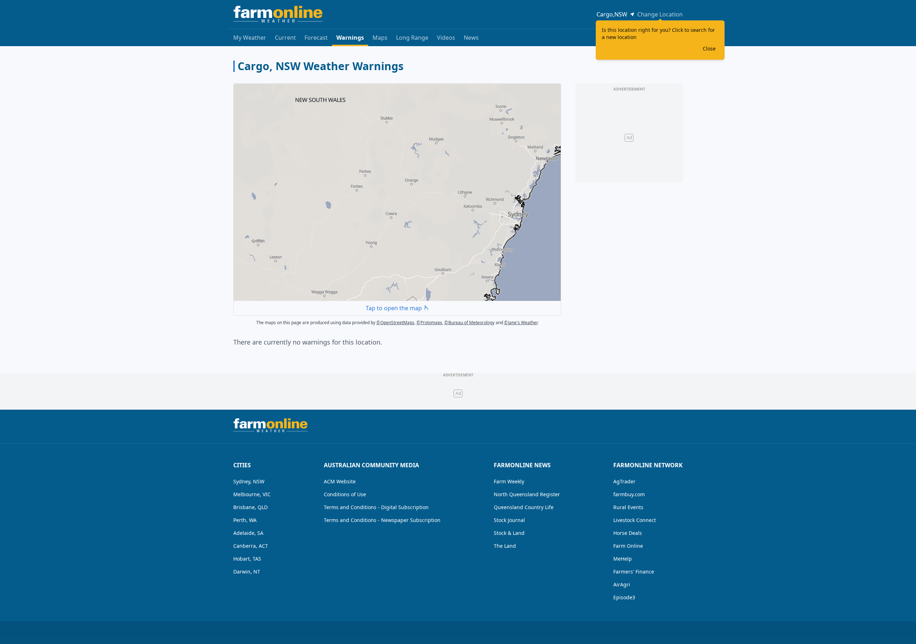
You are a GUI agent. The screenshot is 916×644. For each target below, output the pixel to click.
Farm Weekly (509, 481)
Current (285, 38)
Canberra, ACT (250, 545)
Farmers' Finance (633, 571)
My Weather (249, 38)
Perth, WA (245, 520)
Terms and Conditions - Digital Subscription (376, 507)
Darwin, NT (246, 571)
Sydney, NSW (248, 481)
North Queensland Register (527, 494)
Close (709, 48)
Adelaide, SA (248, 533)
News (471, 38)
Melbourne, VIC (252, 494)
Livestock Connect (634, 520)
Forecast (316, 38)
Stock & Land (509, 533)
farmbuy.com (629, 494)
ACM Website (340, 481)
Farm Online (628, 545)
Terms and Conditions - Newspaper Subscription (382, 520)
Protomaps (429, 322)
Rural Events (628, 507)
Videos (446, 38)
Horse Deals (627, 533)
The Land (505, 545)
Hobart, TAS (247, 558)
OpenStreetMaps (395, 322)
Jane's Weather (520, 322)
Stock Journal (509, 520)
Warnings (350, 38)
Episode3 (624, 597)
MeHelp (622, 558)
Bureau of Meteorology (469, 322)
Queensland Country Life (524, 507)
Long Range (412, 38)
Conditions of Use (345, 494)
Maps (380, 38)
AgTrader (624, 481)
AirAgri (621, 584)
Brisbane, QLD (250, 507)
